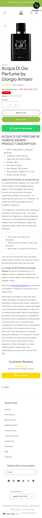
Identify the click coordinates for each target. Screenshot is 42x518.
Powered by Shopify (21, 506)
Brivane (11, 506)
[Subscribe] (34, 472)
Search (7, 409)
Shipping (4, 96)
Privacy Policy (10, 431)
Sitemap (8, 457)
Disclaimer (9, 446)
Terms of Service (12, 436)
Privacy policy (15, 509)
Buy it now (21, 119)
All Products (10, 415)
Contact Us (9, 441)
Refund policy (35, 506)
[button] (4, 12)
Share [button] (6, 387)
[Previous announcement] (4, 3)
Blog (6, 452)
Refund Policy (10, 420)
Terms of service (28, 509)
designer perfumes (20, 285)
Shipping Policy (11, 425)
